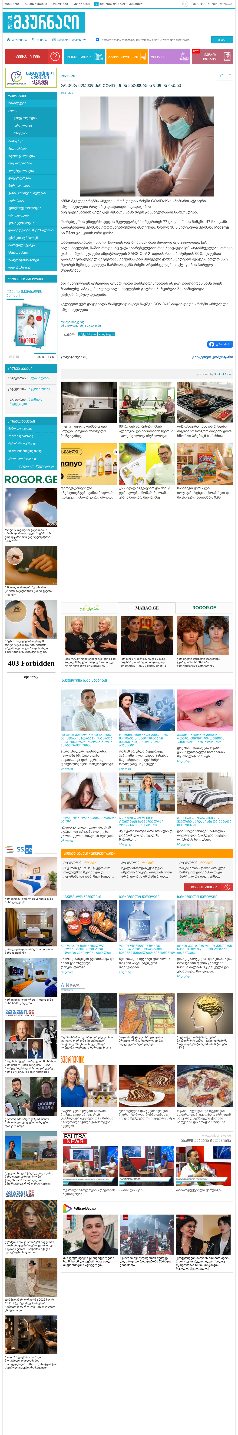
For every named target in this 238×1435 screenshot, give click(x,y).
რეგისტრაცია (223, 4)
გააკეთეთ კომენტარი (212, 357)
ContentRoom (213, 374)
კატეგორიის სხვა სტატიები (84, 680)
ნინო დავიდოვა (20, 428)
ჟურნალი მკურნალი (71, 40)
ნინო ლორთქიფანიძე (25, 451)
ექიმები (42, 40)
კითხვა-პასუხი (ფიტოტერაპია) (89, 853)
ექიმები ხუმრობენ (23, 238)
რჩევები (20, 133)
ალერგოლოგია (21, 171)
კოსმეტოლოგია (21, 223)
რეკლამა (60, 4)
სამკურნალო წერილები (81, 897)
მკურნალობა (39, 378)
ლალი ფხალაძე (20, 436)
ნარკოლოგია (19, 185)
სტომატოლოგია (21, 156)
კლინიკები (19, 40)
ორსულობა (22, 125)
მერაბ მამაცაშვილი (23, 443)
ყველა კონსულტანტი (36, 466)
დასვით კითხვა (204, 887)
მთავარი (11, 4)
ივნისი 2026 (45, 357)
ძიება (222, 40)
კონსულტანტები (21, 421)
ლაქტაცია (106, 334)
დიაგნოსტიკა (19, 267)
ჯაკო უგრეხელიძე (22, 458)
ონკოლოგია (18, 215)
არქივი (13, 357)
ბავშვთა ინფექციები (25, 401)
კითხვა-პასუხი (20, 368)
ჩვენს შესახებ (36, 4)
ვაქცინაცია (87, 334)
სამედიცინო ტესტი (23, 260)
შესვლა (199, 4)
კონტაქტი (82, 4)
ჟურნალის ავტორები (25, 279)
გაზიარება (223, 344)
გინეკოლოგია (25, 118)
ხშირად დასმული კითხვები (122, 4)
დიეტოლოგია (19, 178)
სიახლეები (17, 103)
